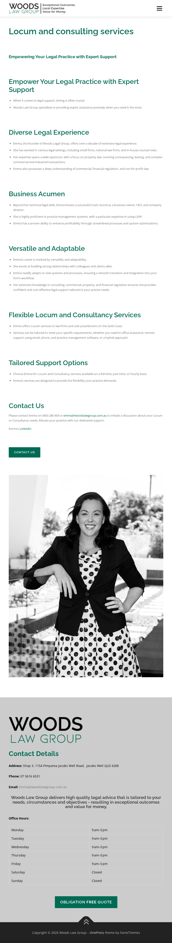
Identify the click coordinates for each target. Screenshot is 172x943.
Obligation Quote (86, 902)
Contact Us (24, 452)
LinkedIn (25, 429)
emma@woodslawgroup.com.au (85, 415)
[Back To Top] (86, 922)
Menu (159, 8)
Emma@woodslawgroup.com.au (43, 787)
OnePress (97, 932)
